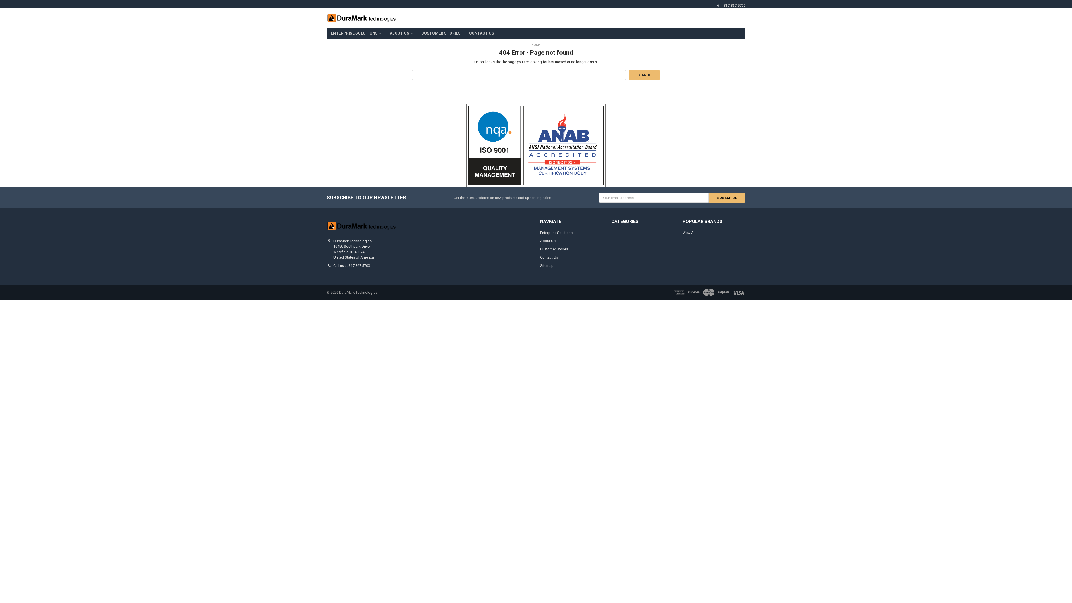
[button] (536, 145)
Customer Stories (441, 33)
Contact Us (481, 33)
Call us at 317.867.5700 (351, 266)
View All (689, 233)
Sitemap (547, 266)
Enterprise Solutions (354, 33)
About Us (399, 33)
